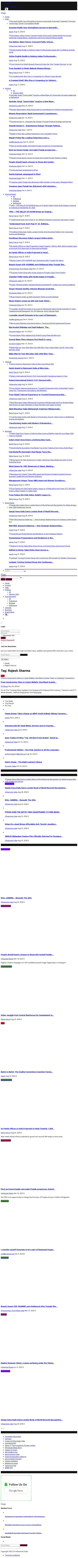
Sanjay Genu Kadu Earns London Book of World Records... (34, 511)
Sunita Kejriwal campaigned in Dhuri (25, 174)
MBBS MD (9, 1468)
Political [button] (8, 88)
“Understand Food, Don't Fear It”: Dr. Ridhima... (29, 224)
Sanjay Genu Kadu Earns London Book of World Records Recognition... (36, 788)
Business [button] (8, 431)
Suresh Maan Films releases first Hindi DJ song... (30, 339)
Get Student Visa (11, 1452)
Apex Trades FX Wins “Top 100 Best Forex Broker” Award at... (32, 738)
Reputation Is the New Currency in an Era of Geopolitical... (23, 1525)
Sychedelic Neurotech (13, 1436)
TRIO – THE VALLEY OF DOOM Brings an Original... (31, 212)
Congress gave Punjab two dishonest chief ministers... (33, 186)
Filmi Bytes (37, 692)
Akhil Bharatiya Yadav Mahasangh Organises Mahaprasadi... (35, 409)
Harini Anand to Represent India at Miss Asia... (29, 368)
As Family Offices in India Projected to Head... (29, 252)
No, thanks (5, 659)
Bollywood (17, 203)
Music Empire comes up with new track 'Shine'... (30, 301)
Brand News (9, 612)
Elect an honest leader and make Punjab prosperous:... (33, 150)
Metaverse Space (11, 1463)
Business (8, 610)
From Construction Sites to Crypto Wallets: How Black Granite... (29, 682)
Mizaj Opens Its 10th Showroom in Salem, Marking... (32, 466)
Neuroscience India (12, 1454)
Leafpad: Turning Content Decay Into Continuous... (31, 562)
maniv (11, 32)
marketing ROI (10, 1443)
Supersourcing (10, 1465)
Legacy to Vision (11, 1450)
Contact (8, 3)
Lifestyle (8, 608)
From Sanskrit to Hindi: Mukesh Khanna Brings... (30, 68)
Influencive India (15, 46)
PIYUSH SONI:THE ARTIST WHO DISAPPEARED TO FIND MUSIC (32, 812)
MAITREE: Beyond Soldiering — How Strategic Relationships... (36, 526)
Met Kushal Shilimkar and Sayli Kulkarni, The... (29, 327)
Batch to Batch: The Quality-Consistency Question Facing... (27, 1072)
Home (7, 17)
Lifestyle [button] (8, 362)
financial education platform (15, 1457)
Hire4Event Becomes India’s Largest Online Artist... (31, 238)
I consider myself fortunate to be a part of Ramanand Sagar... (28, 1250)
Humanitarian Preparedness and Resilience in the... (31, 538)
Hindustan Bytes (15, 154)
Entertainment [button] (10, 194)
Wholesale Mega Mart (13, 1448)
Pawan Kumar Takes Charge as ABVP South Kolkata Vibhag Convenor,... (36, 714)
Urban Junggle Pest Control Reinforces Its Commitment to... (27, 1015)
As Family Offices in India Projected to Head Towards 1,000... (27, 1129)
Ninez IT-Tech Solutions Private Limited (20, 1445)
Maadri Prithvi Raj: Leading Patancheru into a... (29, 138)
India (7, 588)
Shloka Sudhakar (11, 1461)
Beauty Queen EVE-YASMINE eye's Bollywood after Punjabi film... (37, 265)
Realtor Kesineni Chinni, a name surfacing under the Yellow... (27, 1363)
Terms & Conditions (12, 1555)
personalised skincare (13, 1459)
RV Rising (4, 686)
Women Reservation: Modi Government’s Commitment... (33, 114)
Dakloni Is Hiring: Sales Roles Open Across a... (29, 550)
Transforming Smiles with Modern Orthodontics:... (31, 423)
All (14, 91)
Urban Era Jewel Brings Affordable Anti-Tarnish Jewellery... (31, 824)
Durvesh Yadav (10, 766)
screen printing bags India (15, 1441)
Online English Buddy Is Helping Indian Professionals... (33, 56)
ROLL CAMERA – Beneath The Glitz (20, 800)
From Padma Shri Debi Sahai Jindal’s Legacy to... (30, 495)
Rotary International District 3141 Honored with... (30, 380)
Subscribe (24, 655)
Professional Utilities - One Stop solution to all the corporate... (32, 750)
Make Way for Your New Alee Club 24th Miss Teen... (31, 354)
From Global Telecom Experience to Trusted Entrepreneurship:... (37, 395)
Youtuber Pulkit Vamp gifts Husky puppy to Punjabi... (32, 277)
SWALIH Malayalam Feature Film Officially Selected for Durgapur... (34, 836)
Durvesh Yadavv (15, 331)
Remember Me (8, 635)
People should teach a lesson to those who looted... (32, 162)
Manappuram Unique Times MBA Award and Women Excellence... (37, 481)
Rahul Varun (13, 72)
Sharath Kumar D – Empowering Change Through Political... (35, 126)
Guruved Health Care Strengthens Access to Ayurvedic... (34, 28)
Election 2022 (18, 93)
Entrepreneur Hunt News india (20, 269)
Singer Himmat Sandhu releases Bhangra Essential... (32, 289)
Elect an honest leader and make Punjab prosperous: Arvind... (28, 1189)
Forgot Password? (8, 640)
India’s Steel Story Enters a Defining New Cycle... (30, 440)
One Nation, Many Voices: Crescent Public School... (31, 42)
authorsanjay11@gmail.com (15, 754)
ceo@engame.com (16, 142)
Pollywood (17, 199)
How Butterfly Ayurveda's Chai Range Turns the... (30, 452)
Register (14, 6)
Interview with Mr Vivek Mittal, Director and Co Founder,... (30, 726)
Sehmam (8, 1439)
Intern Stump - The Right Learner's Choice (23, 762)
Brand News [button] (9, 503)
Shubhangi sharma (16, 358)
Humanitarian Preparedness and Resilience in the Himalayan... (25, 1516)
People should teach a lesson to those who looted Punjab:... (27, 955)
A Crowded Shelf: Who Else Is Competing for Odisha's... (33, 80)
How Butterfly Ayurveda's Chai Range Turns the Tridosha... (23, 1533)
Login (7, 6)
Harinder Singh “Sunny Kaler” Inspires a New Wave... (32, 101)
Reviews (16, 201)
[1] (6, 9)
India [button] (7, 19)
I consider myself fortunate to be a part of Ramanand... (33, 315)
